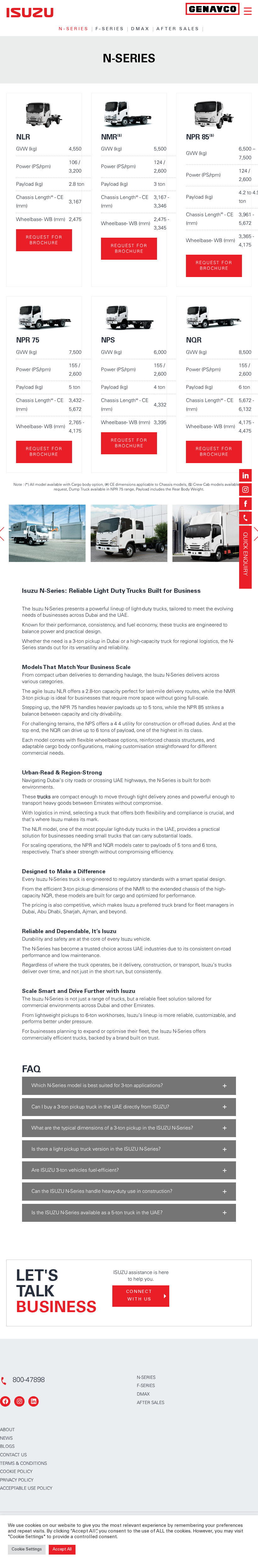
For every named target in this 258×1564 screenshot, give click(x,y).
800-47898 (29, 1379)
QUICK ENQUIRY (245, 554)
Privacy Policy (16, 1480)
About (7, 1430)
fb (245, 503)
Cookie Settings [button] (27, 1550)
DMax (140, 29)
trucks (44, 796)
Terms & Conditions (23, 1463)
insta (245, 489)
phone (245, 518)
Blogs (7, 1446)
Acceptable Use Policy (26, 1488)
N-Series (74, 29)
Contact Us (13, 1455)
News (6, 1438)
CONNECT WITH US (139, 1296)
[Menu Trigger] (248, 11)
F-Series (109, 29)
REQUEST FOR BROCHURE (44, 240)
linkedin (245, 475)
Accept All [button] (62, 1550)
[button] (129, 1086)
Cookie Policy (16, 1472)
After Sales (177, 29)
